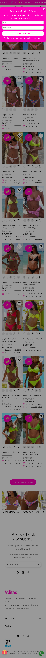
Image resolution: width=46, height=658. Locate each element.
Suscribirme (23, 33)
